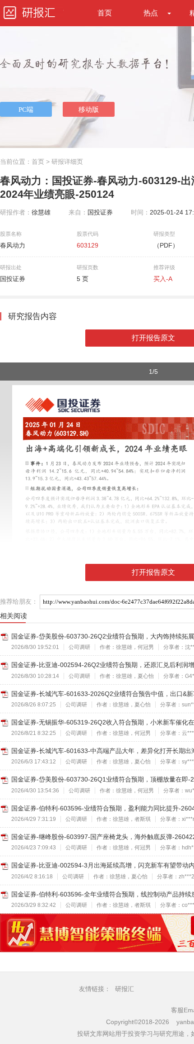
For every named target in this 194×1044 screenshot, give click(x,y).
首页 (104, 13)
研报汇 (124, 988)
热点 (150, 13)
